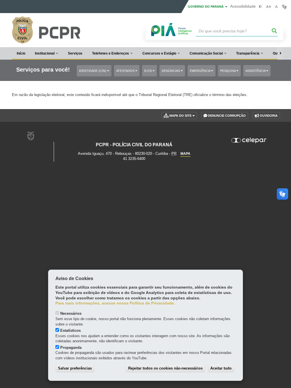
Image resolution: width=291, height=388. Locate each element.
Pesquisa (228, 70)
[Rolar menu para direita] (280, 53)
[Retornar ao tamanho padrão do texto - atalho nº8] (276, 6)
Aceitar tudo (221, 368)
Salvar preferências (75, 368)
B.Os (148, 70)
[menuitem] (46, 53)
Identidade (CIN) (93, 70)
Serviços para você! (43, 70)
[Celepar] (249, 140)
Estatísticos (70, 330)
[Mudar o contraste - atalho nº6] (260, 6)
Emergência (200, 70)
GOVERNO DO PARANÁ (206, 6)
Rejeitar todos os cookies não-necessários (165, 368)
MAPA (185, 154)
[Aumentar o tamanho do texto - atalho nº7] (268, 6)
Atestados (125, 70)
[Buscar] (274, 31)
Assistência (256, 70)
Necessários (71, 313)
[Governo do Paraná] (30, 136)
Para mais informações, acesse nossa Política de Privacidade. (115, 303)
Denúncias (171, 70)
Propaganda (71, 347)
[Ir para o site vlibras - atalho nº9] (284, 6)
